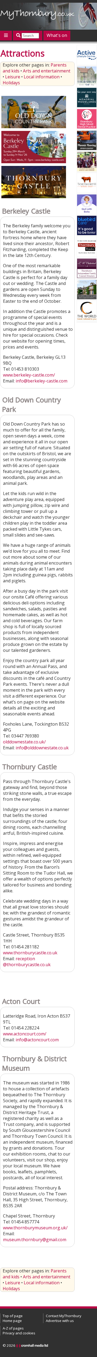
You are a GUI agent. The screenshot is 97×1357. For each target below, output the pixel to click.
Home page (12, 1320)
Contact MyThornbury (63, 1315)
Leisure (12, 77)
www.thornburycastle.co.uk (30, 953)
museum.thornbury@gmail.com (34, 1240)
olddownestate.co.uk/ (24, 742)
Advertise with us (60, 1320)
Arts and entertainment (46, 71)
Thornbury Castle (29, 766)
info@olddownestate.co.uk (42, 748)
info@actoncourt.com (37, 1040)
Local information (42, 77)
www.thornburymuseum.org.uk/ (35, 1228)
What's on (57, 35)
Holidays (11, 83)
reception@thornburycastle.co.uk (27, 962)
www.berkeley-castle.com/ (29, 375)
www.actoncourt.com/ (24, 1034)
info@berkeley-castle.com (41, 381)
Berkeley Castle (26, 211)
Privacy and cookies (19, 1333)
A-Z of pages (13, 1328)
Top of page (13, 1315)
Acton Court (21, 1001)
